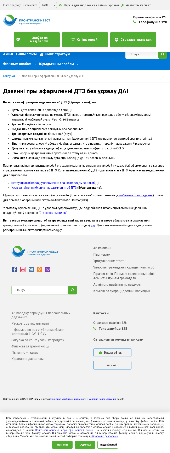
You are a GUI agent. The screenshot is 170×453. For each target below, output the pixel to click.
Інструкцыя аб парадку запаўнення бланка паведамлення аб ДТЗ (56, 183)
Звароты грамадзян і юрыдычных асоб (123, 267)
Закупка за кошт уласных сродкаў (37, 340)
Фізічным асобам (17, 64)
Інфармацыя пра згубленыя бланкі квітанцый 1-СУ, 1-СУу (38, 332)
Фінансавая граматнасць (30, 346)
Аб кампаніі (102, 248)
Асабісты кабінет (138, 5)
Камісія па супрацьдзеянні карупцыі (121, 291)
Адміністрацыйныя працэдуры (117, 285)
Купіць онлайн (88, 40)
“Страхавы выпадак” (53, 212)
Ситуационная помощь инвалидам (118, 339)
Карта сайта (30, 5)
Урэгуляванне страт (108, 261)
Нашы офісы (26, 54)
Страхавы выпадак (136, 40)
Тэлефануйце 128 (112, 329)
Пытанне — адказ (24, 353)
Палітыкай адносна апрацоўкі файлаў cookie (64, 430)
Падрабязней (108, 444)
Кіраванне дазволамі (27, 359)
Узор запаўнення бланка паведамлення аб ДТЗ (44, 187)
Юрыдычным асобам (57, 64)
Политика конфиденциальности (68, 399)
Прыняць (62, 444)
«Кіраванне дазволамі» (104, 436)
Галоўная (9, 76)
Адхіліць (85, 444)
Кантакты (101, 313)
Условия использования (102, 399)
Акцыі (8, 54)
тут (93, 225)
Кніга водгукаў (12, 5)
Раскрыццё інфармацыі (30, 323)
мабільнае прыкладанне (135, 195)
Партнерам (101, 254)
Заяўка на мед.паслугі (39, 39)
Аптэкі (111, 365)
